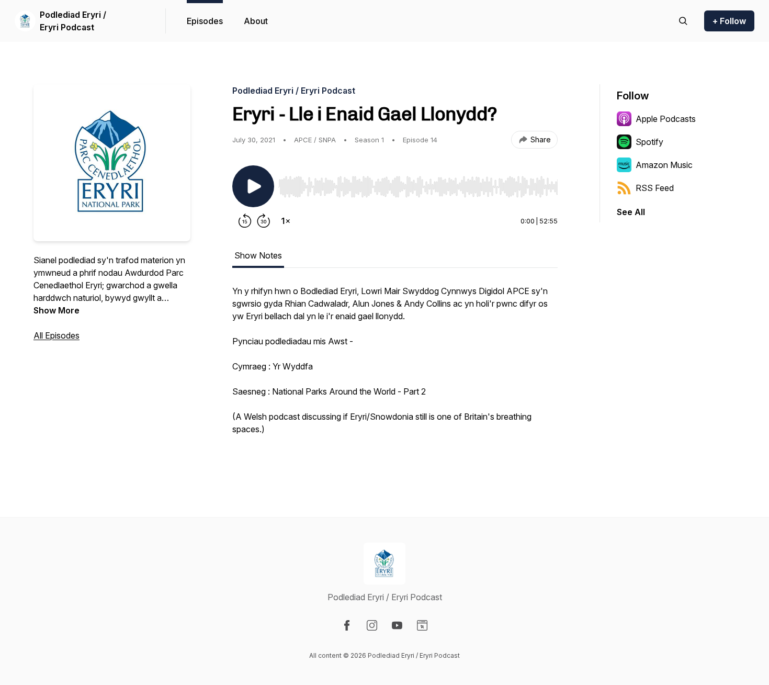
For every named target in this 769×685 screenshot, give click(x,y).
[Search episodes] (683, 21)
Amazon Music (664, 165)
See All (631, 212)
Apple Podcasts (666, 119)
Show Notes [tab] (258, 255)
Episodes (205, 21)
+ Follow (729, 21)
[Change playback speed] (285, 221)
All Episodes (56, 335)
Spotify (649, 142)
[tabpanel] (395, 371)
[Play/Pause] (253, 186)
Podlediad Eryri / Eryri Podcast (73, 20)
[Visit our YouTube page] (397, 625)
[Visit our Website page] (422, 625)
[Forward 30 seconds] (263, 221)
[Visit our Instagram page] (372, 625)
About (256, 21)
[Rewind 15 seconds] (245, 221)
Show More (56, 310)
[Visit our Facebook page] (347, 625)
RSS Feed (655, 188)
